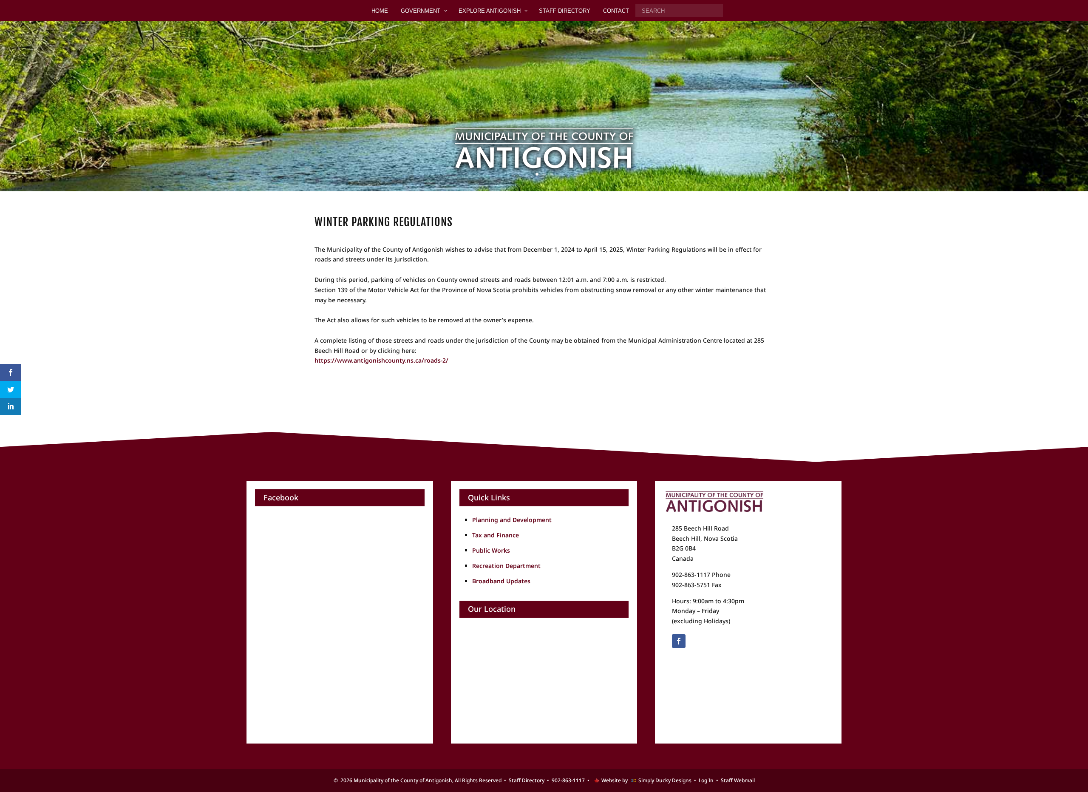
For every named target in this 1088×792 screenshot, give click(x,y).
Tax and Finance (495, 535)
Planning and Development (512, 520)
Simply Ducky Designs (664, 780)
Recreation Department (506, 566)
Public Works (491, 550)
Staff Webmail (738, 780)
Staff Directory (526, 780)
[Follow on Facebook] (679, 641)
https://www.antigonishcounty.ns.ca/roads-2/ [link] (381, 360)
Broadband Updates (501, 581)
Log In (706, 780)
